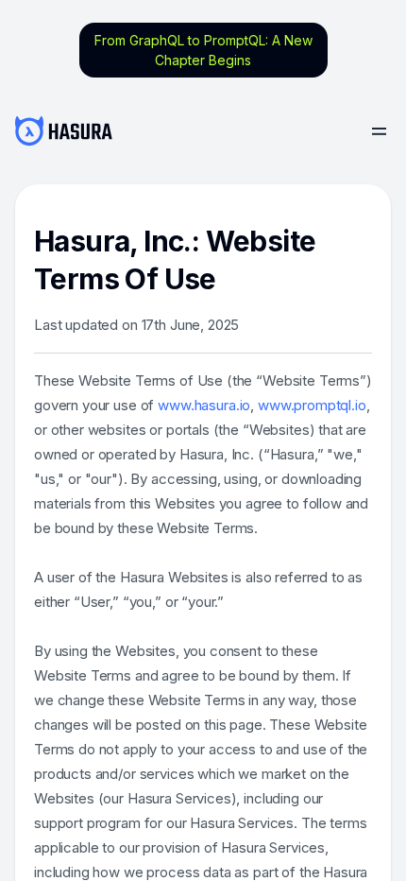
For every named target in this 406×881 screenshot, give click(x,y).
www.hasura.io (204, 405)
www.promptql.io (312, 405)
